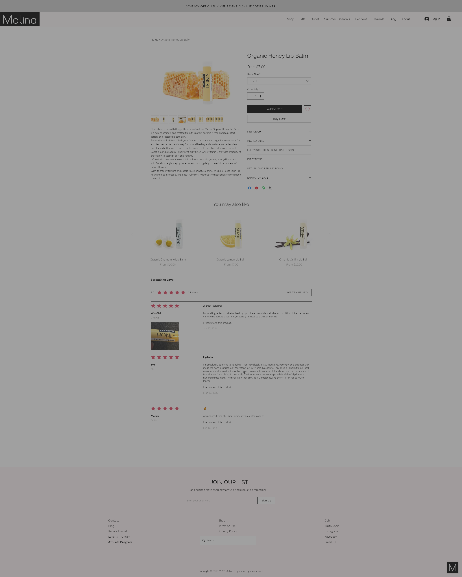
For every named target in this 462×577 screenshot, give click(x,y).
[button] (272, 248)
